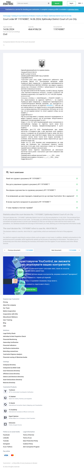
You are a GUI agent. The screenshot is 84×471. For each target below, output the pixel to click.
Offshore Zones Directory (11, 373)
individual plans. (73, 9)
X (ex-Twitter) (7, 447)
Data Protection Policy (30, 441)
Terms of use (27, 438)
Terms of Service (28, 435)
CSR (4, 326)
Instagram (6, 444)
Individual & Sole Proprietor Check (14, 336)
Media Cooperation (9, 311)
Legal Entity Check (9, 333)
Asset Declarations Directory (12, 379)
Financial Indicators (9, 345)
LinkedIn (6, 438)
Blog (4, 323)
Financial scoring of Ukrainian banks (15, 357)
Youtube (6, 441)
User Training (7, 320)
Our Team (6, 308)
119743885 (29, 250)
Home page (6, 16)
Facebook (6, 435)
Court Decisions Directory (11, 371)
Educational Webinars (10, 317)
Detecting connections (10, 351)
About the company (9, 305)
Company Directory (9, 365)
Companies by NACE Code (11, 368)
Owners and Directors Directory (13, 376)
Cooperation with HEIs (10, 314)
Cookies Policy (28, 444)
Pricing (5, 302)
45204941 (50, 105)
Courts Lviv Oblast (42, 16)
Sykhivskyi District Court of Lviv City (60, 16)
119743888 (72, 250)
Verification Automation (11, 348)
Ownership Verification (10, 342)
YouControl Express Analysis (12, 354)
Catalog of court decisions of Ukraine (23, 16)
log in (71, 3)
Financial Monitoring (10, 339)
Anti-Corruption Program (31, 447)
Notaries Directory (9, 382)
